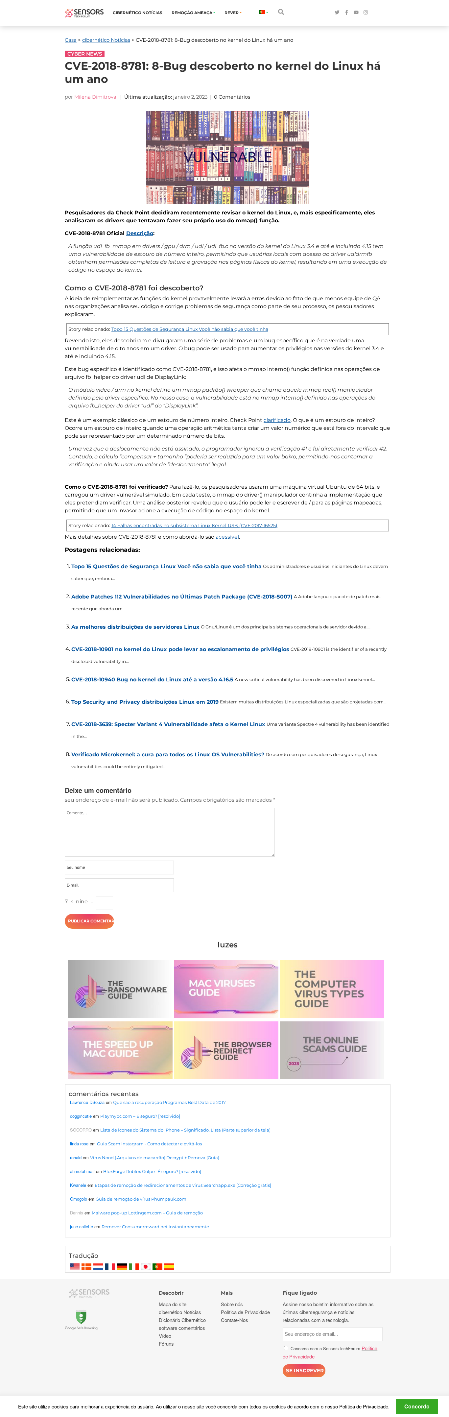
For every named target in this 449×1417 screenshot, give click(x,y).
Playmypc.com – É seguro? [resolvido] (140, 1116)
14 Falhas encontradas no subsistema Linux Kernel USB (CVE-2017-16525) (194, 525)
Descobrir (171, 1293)
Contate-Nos (234, 1319)
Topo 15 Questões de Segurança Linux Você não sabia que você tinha (189, 329)
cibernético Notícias (137, 12)
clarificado (277, 420)
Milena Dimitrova (95, 97)
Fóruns (166, 1343)
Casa (71, 40)
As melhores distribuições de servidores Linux (135, 627)
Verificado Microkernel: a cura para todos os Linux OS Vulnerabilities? (167, 754)
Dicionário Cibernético (182, 1319)
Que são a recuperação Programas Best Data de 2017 (169, 1102)
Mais (227, 1293)
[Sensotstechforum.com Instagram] (365, 12)
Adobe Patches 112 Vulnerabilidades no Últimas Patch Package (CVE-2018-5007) (182, 597)
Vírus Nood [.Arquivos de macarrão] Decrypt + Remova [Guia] (154, 1157)
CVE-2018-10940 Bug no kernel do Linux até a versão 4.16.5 (152, 679)
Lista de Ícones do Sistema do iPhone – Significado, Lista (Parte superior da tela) (185, 1130)
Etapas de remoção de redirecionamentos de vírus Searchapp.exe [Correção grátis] (183, 1185)
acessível (227, 537)
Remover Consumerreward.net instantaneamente (155, 1226)
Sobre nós (232, 1304)
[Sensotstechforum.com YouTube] (356, 12)
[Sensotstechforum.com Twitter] (337, 12)
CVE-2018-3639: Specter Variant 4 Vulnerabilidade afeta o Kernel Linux (168, 724)
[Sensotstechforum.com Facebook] (346, 12)
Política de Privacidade (363, 1406)
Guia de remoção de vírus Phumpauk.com (141, 1199)
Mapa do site (172, 1304)
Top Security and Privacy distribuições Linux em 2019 (145, 702)
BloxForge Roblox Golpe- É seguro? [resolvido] (152, 1171)
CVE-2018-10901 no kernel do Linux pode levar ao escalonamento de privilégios (180, 649)
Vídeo (165, 1335)
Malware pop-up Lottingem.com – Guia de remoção (147, 1212)
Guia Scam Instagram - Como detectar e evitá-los (149, 1143)
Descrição (139, 233)
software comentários (182, 1327)
